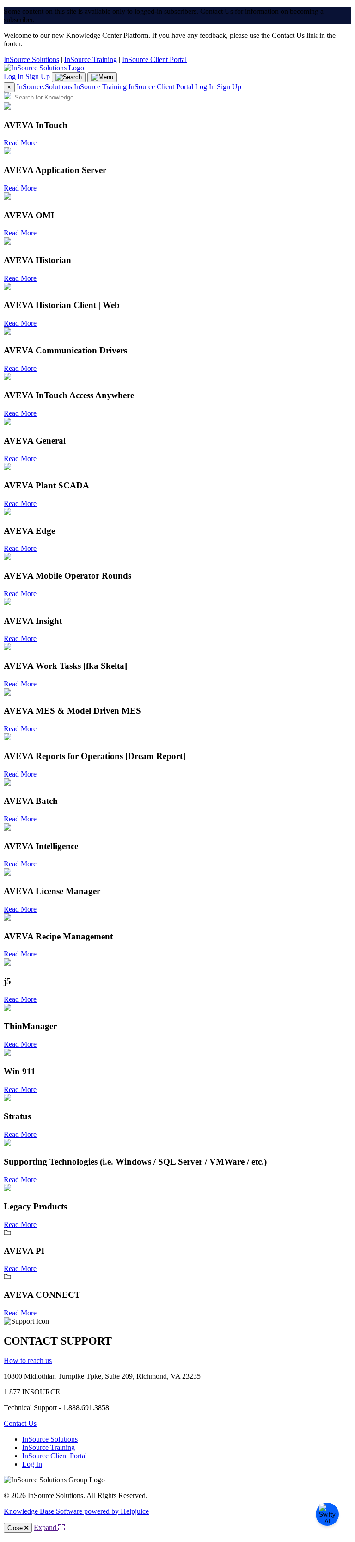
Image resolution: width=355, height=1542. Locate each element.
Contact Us (20, 1423)
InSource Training (90, 59)
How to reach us (28, 1360)
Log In (14, 76)
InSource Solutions (50, 1439)
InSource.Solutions (31, 59)
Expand (46, 1527)
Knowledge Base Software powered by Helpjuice (76, 1511)
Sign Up (37, 76)
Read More (20, 143)
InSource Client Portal (154, 59)
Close (15, 1527)
